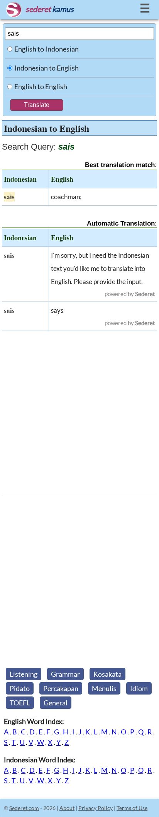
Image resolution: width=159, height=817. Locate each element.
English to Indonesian (46, 49)
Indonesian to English (46, 68)
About (66, 808)
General (56, 702)
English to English (40, 86)
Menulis (104, 688)
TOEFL (20, 702)
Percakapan (60, 688)
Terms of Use (132, 808)
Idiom (139, 688)
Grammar (65, 674)
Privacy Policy (95, 808)
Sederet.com (24, 808)
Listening (23, 674)
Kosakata (107, 674)
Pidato (20, 688)
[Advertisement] (79, 413)
